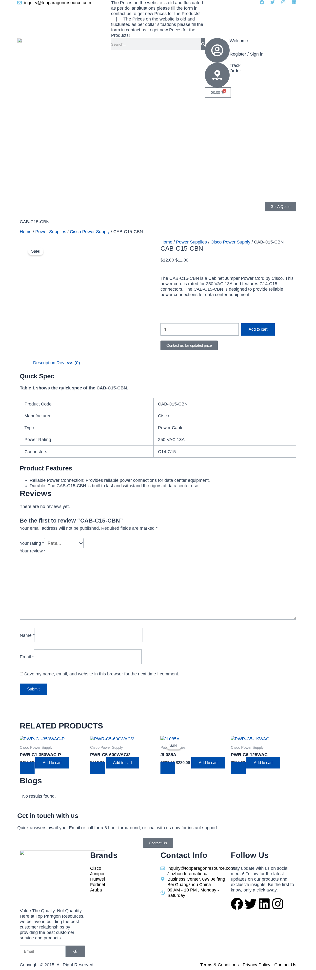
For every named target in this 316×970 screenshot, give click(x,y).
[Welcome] (217, 50)
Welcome (239, 40)
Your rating (32, 543)
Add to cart (258, 329)
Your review (33, 550)
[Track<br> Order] (217, 75)
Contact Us (71, 211)
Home (26, 231)
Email (27, 656)
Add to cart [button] (52, 763)
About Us (80, 205)
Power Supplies (50, 231)
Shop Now (30, 205)
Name (27, 635)
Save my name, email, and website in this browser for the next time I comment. (101, 673)
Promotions (56, 205)
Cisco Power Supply (90, 231)
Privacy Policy (122, 205)
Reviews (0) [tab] (68, 362)
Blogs (98, 205)
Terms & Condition (38, 211)
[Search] (203, 44)
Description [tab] (44, 362)
